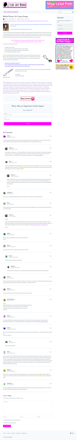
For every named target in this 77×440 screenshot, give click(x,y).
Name (5, 416)
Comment (6, 401)
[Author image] (3, 19)
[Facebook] (71, 433)
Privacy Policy (18, 433)
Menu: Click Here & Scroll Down (11, 12)
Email (21, 416)
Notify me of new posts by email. (10, 422)
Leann (8, 327)
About (5, 433)
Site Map (12, 433)
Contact (8, 433)
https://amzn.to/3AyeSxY (43, 321)
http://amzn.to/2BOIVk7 (38, 155)
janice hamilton (10, 299)
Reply (50, 161)
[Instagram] (73, 433)
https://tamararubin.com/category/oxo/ (40, 224)
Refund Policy (24, 433)
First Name (5, 113)
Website (38, 416)
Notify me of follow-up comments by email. (12, 420)
